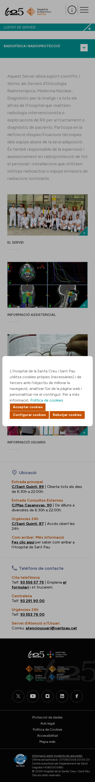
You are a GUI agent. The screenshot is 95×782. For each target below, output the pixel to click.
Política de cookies (46, 400)
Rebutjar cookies (67, 415)
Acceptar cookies (28, 407)
